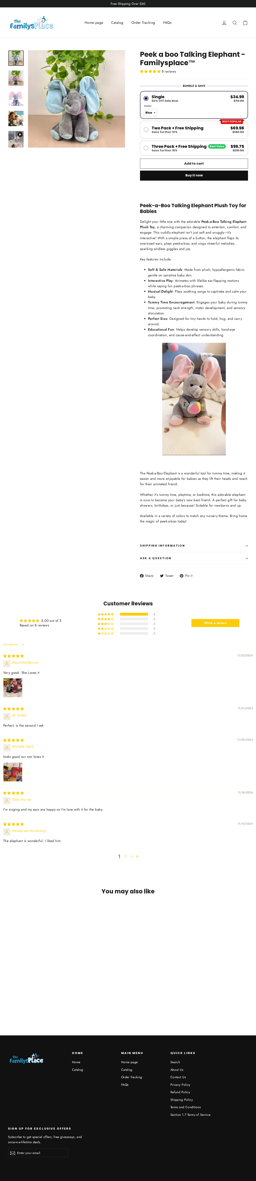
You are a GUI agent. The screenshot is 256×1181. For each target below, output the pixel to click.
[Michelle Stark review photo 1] (12, 772)
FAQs (167, 22)
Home (76, 1062)
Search (175, 1062)
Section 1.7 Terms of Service (190, 1114)
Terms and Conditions (185, 1107)
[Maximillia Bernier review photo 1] (12, 687)
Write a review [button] (215, 623)
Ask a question (155, 558)
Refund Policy (180, 1092)
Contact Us (178, 1077)
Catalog (117, 22)
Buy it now (194, 175)
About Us (176, 1069)
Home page (94, 22)
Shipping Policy (181, 1099)
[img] (13, 656)
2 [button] (126, 856)
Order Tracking (143, 22)
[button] (151, 71)
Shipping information (162, 546)
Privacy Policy (180, 1084)
